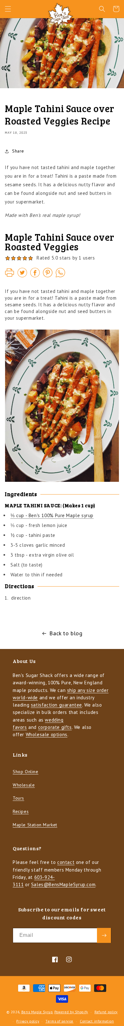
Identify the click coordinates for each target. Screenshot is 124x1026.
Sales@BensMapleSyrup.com (63, 884)
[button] (8, 9)
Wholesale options (46, 734)
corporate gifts (55, 727)
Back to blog (65, 633)
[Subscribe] (104, 935)
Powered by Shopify (71, 1012)
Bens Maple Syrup (37, 1012)
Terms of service (59, 1021)
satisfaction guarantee (56, 705)
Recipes (21, 811)
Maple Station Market (35, 825)
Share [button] (18, 151)
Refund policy (106, 1012)
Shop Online (25, 771)
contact (65, 862)
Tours (18, 798)
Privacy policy (27, 1021)
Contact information (97, 1021)
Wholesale (24, 785)
